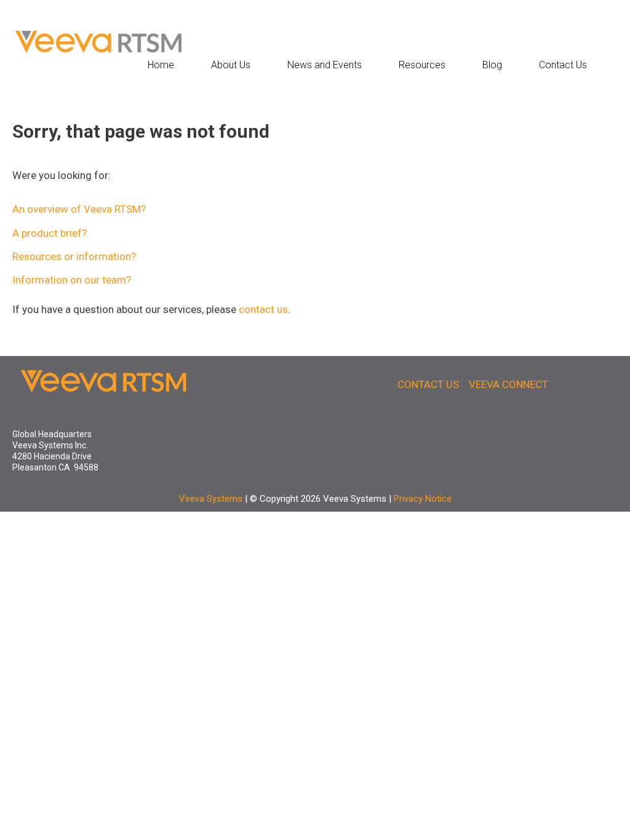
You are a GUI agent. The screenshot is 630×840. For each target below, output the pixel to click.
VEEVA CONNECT (508, 384)
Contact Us (563, 65)
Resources (422, 65)
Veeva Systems (210, 498)
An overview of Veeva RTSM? (79, 209)
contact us (263, 309)
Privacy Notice (423, 498)
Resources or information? (74, 256)
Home (161, 65)
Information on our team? (71, 280)
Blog (492, 65)
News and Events (324, 65)
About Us (230, 65)
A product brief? (49, 233)
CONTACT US (428, 384)
